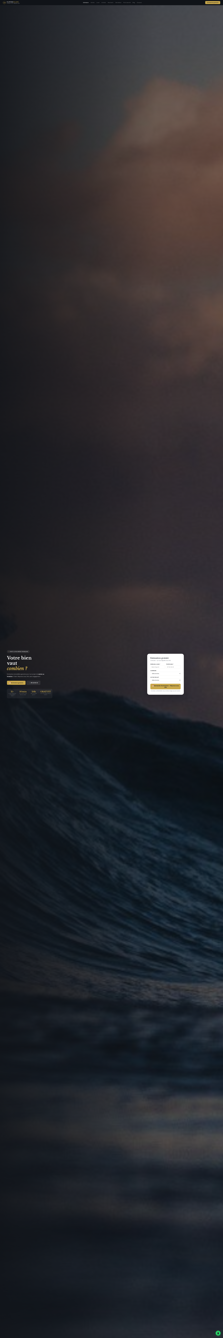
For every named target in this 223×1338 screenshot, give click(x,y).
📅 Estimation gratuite (16, 683)
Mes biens (110, 2)
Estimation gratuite (212, 2)
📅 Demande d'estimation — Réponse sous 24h (165, 686)
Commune (153, 670)
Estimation (86, 2)
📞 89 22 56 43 (33, 683)
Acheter (103, 2)
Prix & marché (127, 2)
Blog (134, 2)
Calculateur (118, 2)
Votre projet (154, 677)
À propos (139, 2)
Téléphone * (170, 664)
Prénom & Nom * (155, 664)
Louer (98, 2)
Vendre (93, 2)
